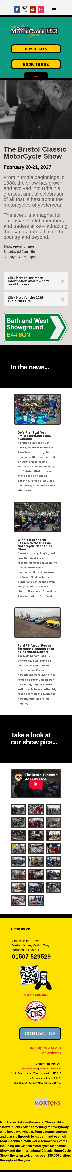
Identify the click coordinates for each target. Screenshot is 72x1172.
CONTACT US (40, 1033)
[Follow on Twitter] (25, 9)
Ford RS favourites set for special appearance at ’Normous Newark (36, 648)
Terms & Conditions (50, 1068)
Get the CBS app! (36, 994)
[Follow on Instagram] (41, 9)
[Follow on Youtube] (33, 9)
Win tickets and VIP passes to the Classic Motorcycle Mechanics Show (35, 544)
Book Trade (36, 64)
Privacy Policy (30, 1068)
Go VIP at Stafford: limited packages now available (34, 435)
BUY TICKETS (36, 49)
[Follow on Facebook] (17, 9)
